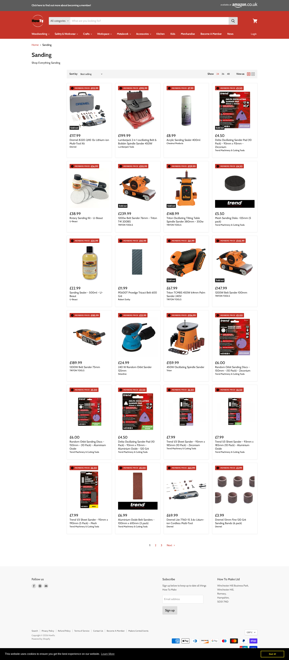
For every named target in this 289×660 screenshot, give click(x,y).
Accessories (142, 33)
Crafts (86, 33)
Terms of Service (81, 630)
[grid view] (248, 74)
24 (217, 73)
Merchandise (188, 33)
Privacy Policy (48, 630)
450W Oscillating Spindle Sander (185, 367)
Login (254, 33)
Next (170, 545)
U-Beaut (73, 221)
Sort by (73, 74)
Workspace (103, 33)
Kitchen (160, 33)
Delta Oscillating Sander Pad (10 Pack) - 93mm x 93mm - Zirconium (233, 143)
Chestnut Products (175, 143)
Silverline (122, 374)
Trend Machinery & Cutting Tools (230, 150)
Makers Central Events (138, 630)
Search (35, 630)
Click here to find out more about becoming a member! (61, 5)
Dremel (73, 146)
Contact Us (98, 630)
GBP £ (249, 632)
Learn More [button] (108, 653)
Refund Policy (64, 630)
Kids (172, 33)
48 (228, 73)
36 (223, 73)
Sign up (170, 610)
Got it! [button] (272, 654)
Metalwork (123, 33)
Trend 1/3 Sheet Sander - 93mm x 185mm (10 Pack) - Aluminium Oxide (234, 445)
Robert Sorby (124, 299)
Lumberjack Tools (126, 146)
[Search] (233, 21)
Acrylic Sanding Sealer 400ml (183, 140)
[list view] (253, 74)
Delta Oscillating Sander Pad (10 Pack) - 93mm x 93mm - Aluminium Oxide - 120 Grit (136, 445)
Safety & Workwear (65, 33)
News (230, 33)
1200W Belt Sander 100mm (231, 292)
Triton (169, 370)
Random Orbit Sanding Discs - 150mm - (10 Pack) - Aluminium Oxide (88, 445)
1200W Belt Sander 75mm (85, 367)
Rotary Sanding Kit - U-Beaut (86, 218)
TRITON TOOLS (125, 224)
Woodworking (40, 33)
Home (35, 44)
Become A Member (211, 33)
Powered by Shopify (41, 638)
